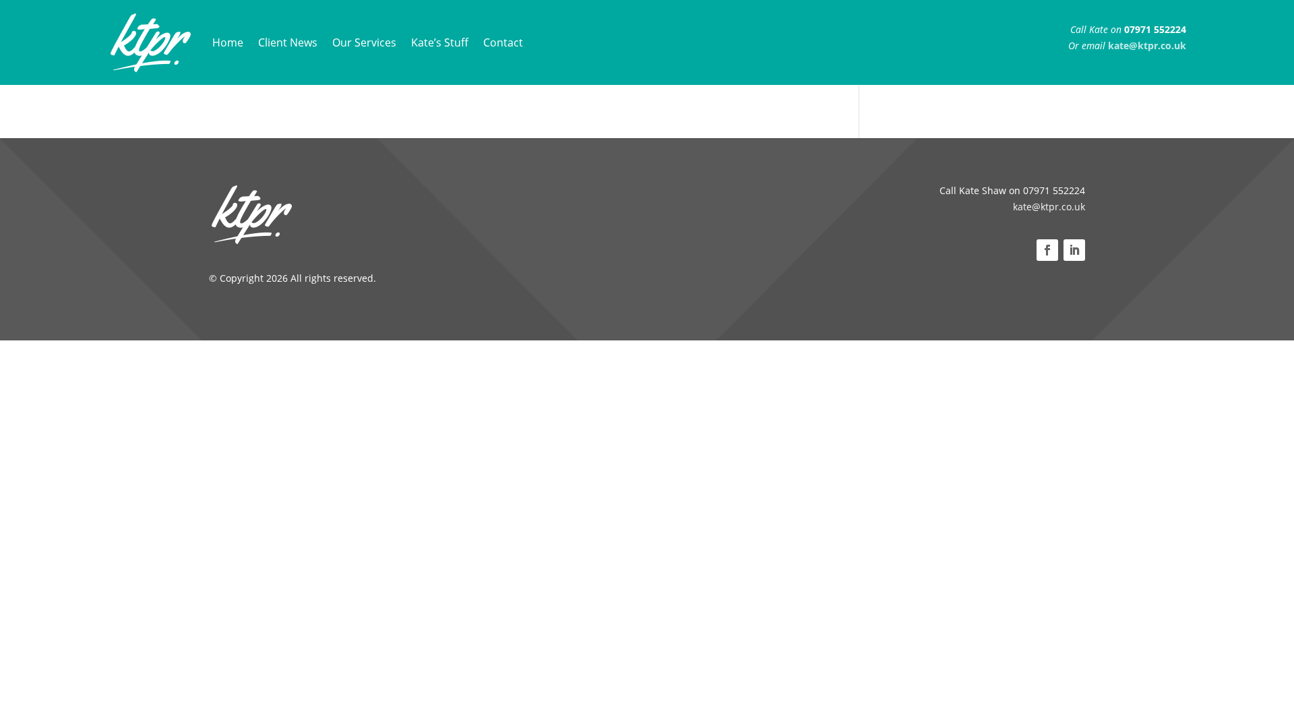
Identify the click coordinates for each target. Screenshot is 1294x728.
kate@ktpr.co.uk (1049, 206)
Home (227, 42)
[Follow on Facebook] (1047, 250)
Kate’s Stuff (439, 42)
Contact (503, 42)
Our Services (364, 42)
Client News (287, 42)
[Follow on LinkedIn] (1074, 250)
